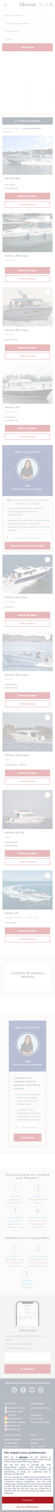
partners (23, 1457)
